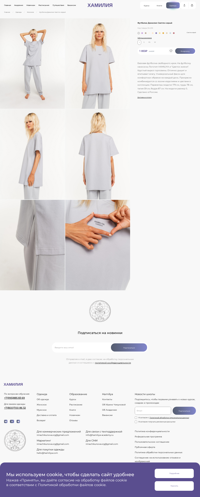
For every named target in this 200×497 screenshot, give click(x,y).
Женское (30, 12)
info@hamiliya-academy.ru (99, 435)
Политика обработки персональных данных (158, 452)
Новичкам (30, 5)
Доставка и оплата (145, 97)
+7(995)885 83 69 (14, 397)
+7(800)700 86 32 (15, 407)
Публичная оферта (145, 447)
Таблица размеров (145, 38)
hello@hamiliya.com (47, 453)
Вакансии (71, 5)
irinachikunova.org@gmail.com (53, 435)
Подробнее (174, 473)
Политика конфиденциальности (152, 431)
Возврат (41, 420)
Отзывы (73, 420)
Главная (7, 5)
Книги (72, 410)
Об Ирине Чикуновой (114, 404)
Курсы (72, 399)
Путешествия (58, 5)
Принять (174, 486)
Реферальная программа (148, 436)
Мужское (42, 410)
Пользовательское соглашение (152, 442)
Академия (18, 5)
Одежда (18, 12)
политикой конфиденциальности (113, 362)
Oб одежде (43, 399)
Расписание (43, 5)
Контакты (107, 399)
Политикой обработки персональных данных (169, 418)
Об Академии (109, 410)
